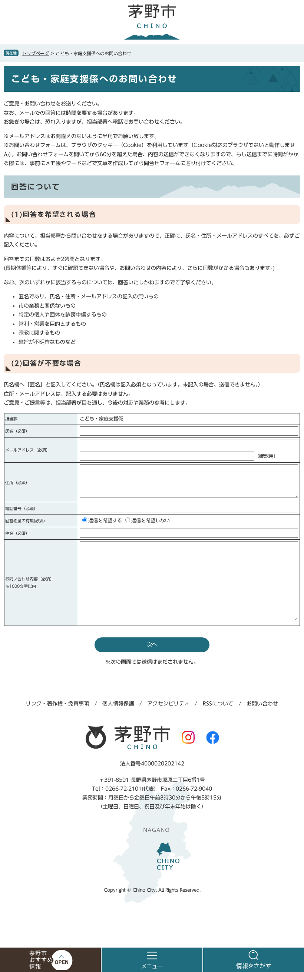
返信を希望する (105, 520)
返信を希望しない (150, 520)
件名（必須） (17, 533)
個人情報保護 (118, 703)
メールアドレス (27, 450)
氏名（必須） (17, 431)
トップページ (35, 53)
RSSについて (218, 703)
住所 (17, 482)
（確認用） (266, 456)
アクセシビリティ (168, 703)
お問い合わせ (262, 703)
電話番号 (21, 508)
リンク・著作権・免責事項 (57, 703)
